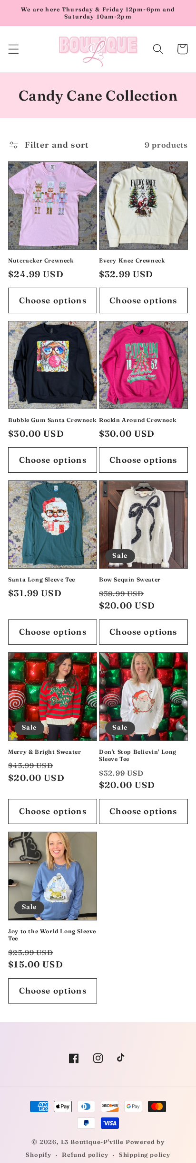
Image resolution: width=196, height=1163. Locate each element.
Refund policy (85, 1154)
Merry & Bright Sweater (44, 751)
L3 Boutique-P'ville (92, 1141)
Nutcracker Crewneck (40, 260)
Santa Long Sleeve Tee (41, 579)
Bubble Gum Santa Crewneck (52, 419)
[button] (13, 49)
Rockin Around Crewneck (137, 419)
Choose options (53, 300)
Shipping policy (144, 1154)
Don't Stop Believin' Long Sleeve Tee (137, 755)
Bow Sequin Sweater (130, 579)
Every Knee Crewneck (132, 260)
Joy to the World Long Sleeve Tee (52, 935)
